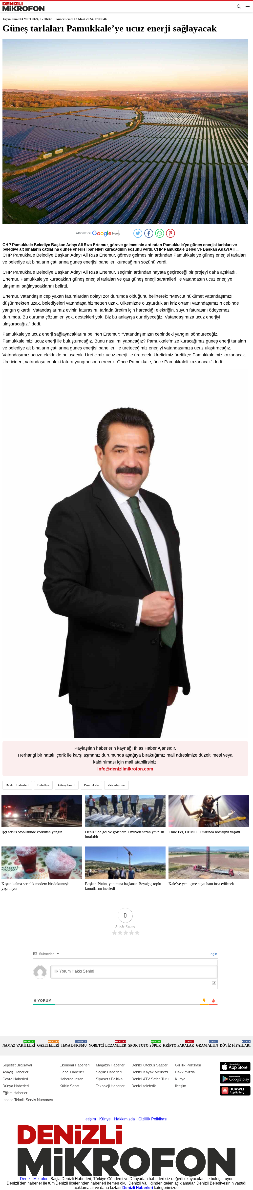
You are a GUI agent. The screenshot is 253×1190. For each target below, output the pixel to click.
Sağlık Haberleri (109, 1072)
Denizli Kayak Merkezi (149, 1072)
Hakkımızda (185, 1072)
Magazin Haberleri (110, 1065)
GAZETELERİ (48, 1043)
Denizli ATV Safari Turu (150, 1079)
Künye (180, 1079)
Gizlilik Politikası (188, 1065)
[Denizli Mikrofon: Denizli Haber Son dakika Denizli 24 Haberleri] (23, 6)
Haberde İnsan (71, 1079)
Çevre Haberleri (15, 1079)
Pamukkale (91, 785)
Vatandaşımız (116, 785)
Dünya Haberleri (15, 1086)
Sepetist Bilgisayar (17, 1065)
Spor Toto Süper (144, 1043)
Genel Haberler (72, 1072)
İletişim (180, 1086)
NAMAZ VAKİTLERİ (18, 1043)
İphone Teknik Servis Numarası (27, 1100)
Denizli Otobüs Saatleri (149, 1065)
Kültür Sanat (69, 1086)
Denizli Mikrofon (34, 1179)
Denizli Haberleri (17, 785)
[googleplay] (235, 1079)
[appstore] (235, 1066)
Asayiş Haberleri (15, 1072)
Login (212, 954)
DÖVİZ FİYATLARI (235, 1043)
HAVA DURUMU (74, 1043)
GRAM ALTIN (207, 1043)
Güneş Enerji (66, 785)
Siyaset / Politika (109, 1079)
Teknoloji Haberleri (110, 1086)
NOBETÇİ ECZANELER (107, 1043)
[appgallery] (235, 1091)
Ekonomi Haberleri (74, 1065)
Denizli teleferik (143, 1086)
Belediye (43, 785)
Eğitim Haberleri (15, 1093)
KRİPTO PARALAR (178, 1043)
